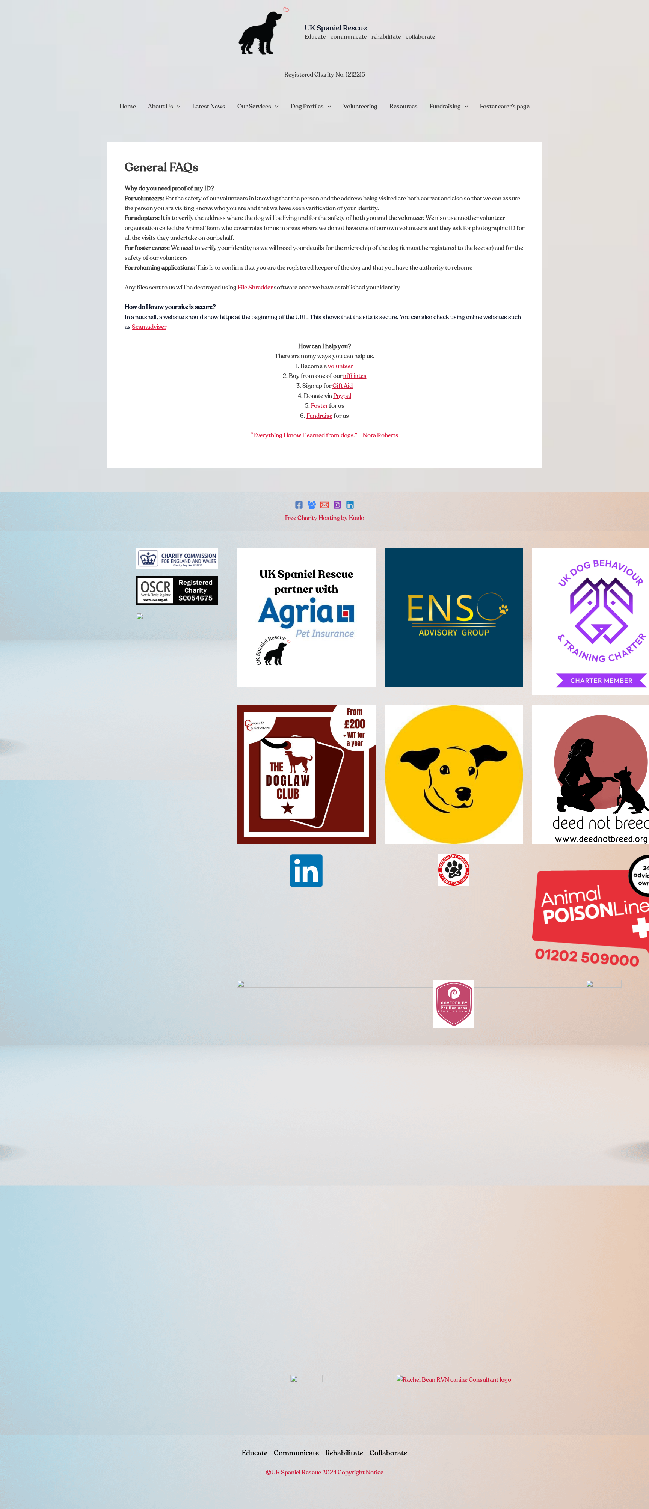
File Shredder (255, 287)
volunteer (340, 366)
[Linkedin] (350, 505)
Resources (403, 106)
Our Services (254, 106)
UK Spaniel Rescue (336, 28)
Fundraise (319, 416)
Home (127, 106)
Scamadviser (149, 327)
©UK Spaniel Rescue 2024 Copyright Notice (324, 1472)
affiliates (355, 376)
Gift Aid (342, 386)
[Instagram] (337, 505)
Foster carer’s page (505, 106)
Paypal (342, 396)
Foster (319, 406)
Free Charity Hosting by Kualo (324, 518)
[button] (177, 106)
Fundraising (445, 106)
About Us (160, 106)
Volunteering (360, 106)
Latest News (208, 106)
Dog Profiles (307, 106)
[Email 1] (324, 505)
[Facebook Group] (312, 505)
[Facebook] (299, 505)
